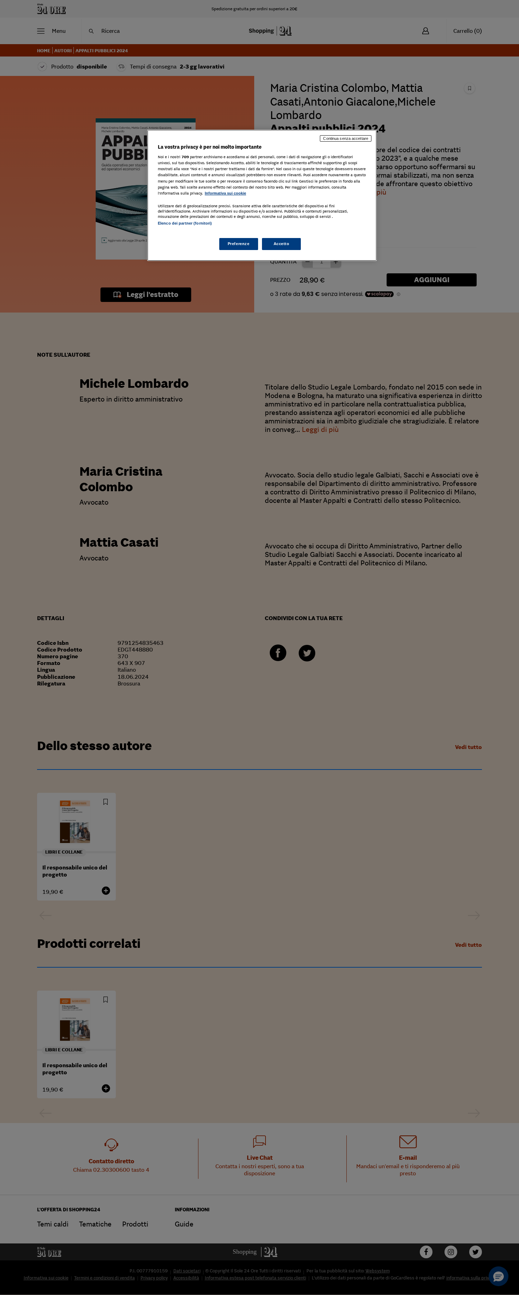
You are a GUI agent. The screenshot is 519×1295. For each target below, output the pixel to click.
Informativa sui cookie (225, 193)
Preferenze (239, 244)
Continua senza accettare (345, 138)
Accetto (282, 244)
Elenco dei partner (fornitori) (185, 223)
